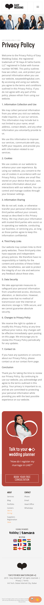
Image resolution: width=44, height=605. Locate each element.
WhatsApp (28, 508)
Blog (9, 500)
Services (10, 496)
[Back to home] (14, 7)
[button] (37, 7)
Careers (10, 510)
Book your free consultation (22, 478)
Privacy (18, 580)
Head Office (29, 504)
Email (26, 500)
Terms (25, 580)
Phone (27, 496)
